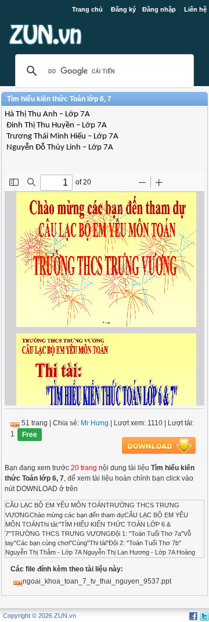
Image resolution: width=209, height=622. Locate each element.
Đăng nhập (159, 9)
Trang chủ (87, 9)
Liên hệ (195, 9)
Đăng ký (123, 9)
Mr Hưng (95, 423)
